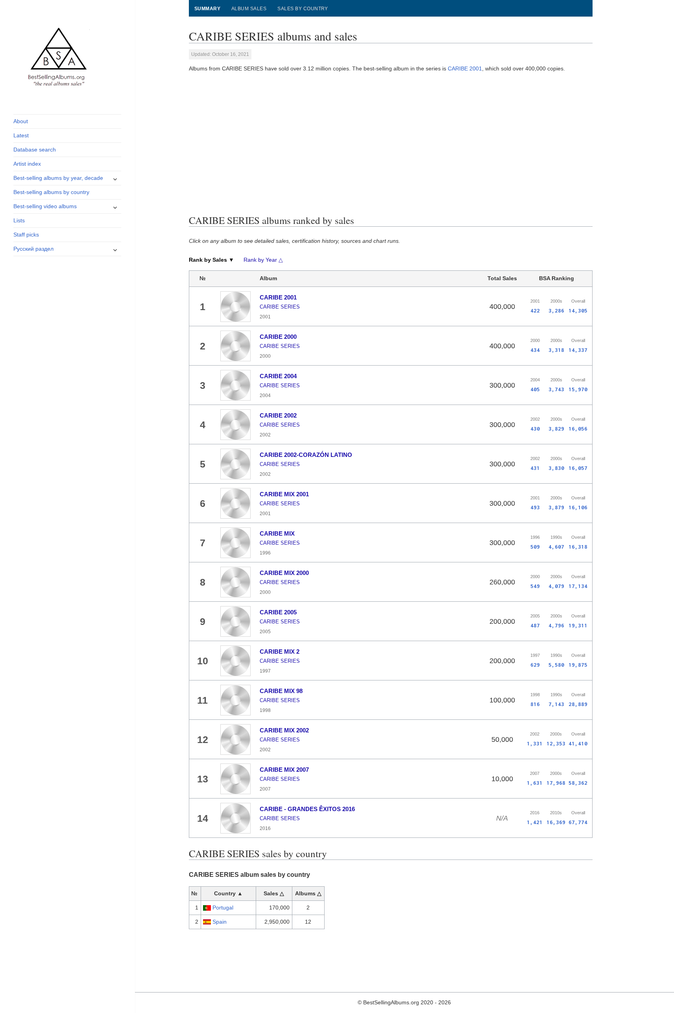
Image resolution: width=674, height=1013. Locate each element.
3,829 (556, 428)
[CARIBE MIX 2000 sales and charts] (235, 582)
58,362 (578, 783)
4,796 (556, 625)
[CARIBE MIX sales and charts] (235, 543)
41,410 (578, 743)
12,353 (556, 743)
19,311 (578, 625)
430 (535, 428)
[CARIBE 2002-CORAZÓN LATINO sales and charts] (235, 464)
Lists (19, 220)
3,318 (556, 350)
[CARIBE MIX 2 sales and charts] (235, 661)
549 (535, 586)
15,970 (578, 389)
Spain (219, 922)
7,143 (556, 704)
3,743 (556, 389)
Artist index (27, 164)
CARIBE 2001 (465, 68)
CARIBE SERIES (280, 307)
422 (535, 310)
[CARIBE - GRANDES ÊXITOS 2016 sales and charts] (235, 818)
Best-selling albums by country (51, 192)
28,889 (578, 704)
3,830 (556, 468)
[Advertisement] (391, 142)
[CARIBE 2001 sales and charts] (235, 306)
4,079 (556, 586)
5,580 (556, 665)
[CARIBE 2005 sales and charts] (235, 621)
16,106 (578, 507)
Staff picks (26, 234)
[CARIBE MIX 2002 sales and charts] (235, 739)
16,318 (578, 546)
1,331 (535, 743)
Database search (34, 149)
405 (535, 389)
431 (535, 468)
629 (535, 665)
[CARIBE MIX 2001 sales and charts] (235, 503)
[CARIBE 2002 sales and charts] (235, 425)
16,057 (578, 468)
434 (535, 350)
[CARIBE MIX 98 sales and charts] (235, 700)
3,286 (556, 310)
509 (535, 546)
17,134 (578, 586)
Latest (21, 135)
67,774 (578, 822)
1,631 (535, 783)
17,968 (556, 783)
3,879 (556, 507)
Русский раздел (33, 249)
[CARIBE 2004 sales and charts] (235, 385)
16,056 (578, 428)
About (20, 121)
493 (535, 507)
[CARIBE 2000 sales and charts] (235, 346)
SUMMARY (207, 8)
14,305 (578, 310)
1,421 (535, 822)
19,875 (578, 665)
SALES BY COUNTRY (302, 8)
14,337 (578, 350)
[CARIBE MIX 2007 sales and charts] (235, 779)
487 (535, 625)
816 (535, 704)
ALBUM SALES (248, 8)
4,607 (556, 546)
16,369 (556, 822)
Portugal (222, 907)
